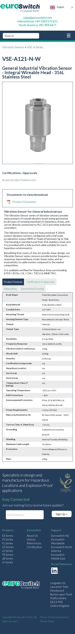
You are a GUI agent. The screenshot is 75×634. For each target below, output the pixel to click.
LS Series (7, 550)
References (34, 543)
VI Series (7, 562)
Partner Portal (47, 621)
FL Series (7, 543)
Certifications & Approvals (41, 281)
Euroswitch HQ (60, 535)
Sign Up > (62, 514)
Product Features (13, 281)
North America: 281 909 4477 (37, 25)
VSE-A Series (35, 47)
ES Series (7, 535)
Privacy (44, 617)
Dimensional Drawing (32, 288)
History (31, 539)
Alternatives (10, 288)
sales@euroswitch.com (37, 17)
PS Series (7, 554)
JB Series (7, 558)
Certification (34, 547)
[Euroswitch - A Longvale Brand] (21, 585)
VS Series (8, 547)
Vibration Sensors (13, 47)
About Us (32, 535)
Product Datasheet (24, 201)
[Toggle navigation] (68, 35)
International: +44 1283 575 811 (37, 21)
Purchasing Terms (59, 617)
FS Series (7, 539)
